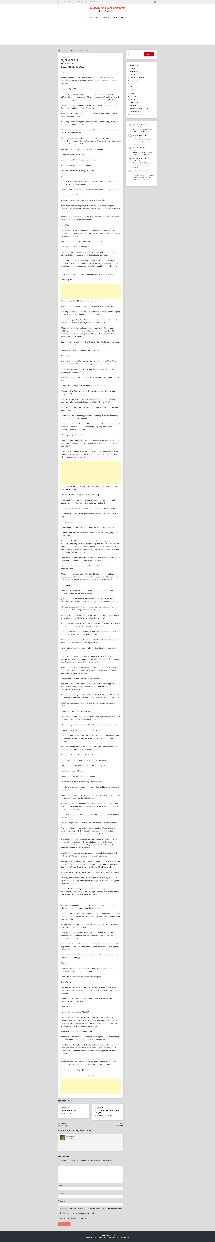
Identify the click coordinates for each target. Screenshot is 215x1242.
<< (89, 1075)
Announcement (134, 65)
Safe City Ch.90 (144, 171)
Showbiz (132, 99)
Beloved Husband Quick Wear (67, 2)
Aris (73, 64)
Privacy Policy (114, 2)
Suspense (133, 105)
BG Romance (134, 71)
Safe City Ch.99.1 (142, 125)
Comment (62, 1165)
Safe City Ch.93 (141, 158)
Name (61, 1185)
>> (93, 1075)
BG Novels (81, 2)
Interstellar (133, 90)
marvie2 (68, 1136)
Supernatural (134, 102)
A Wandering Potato (107, 8)
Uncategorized (65, 57)
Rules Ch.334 (142, 135)
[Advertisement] (107, 32)
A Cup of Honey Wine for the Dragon (107, 1111)
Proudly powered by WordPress (96, 1237)
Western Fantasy (135, 115)
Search (149, 54)
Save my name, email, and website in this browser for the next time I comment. (91, 1209)
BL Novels (89, 2)
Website (61, 1201)
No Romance (104, 2)
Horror (132, 84)
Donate (96, 2)
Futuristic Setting (135, 81)
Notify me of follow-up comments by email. (77, 1213)
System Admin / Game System (139, 108)
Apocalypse (133, 68)
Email (61, 1193)
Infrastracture (134, 87)
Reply (61, 1148)
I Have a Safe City (68, 1110)
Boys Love (133, 74)
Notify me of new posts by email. (73, 1218)
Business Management (137, 77)
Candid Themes (124, 1237)
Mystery (132, 93)
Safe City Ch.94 (141, 148)
